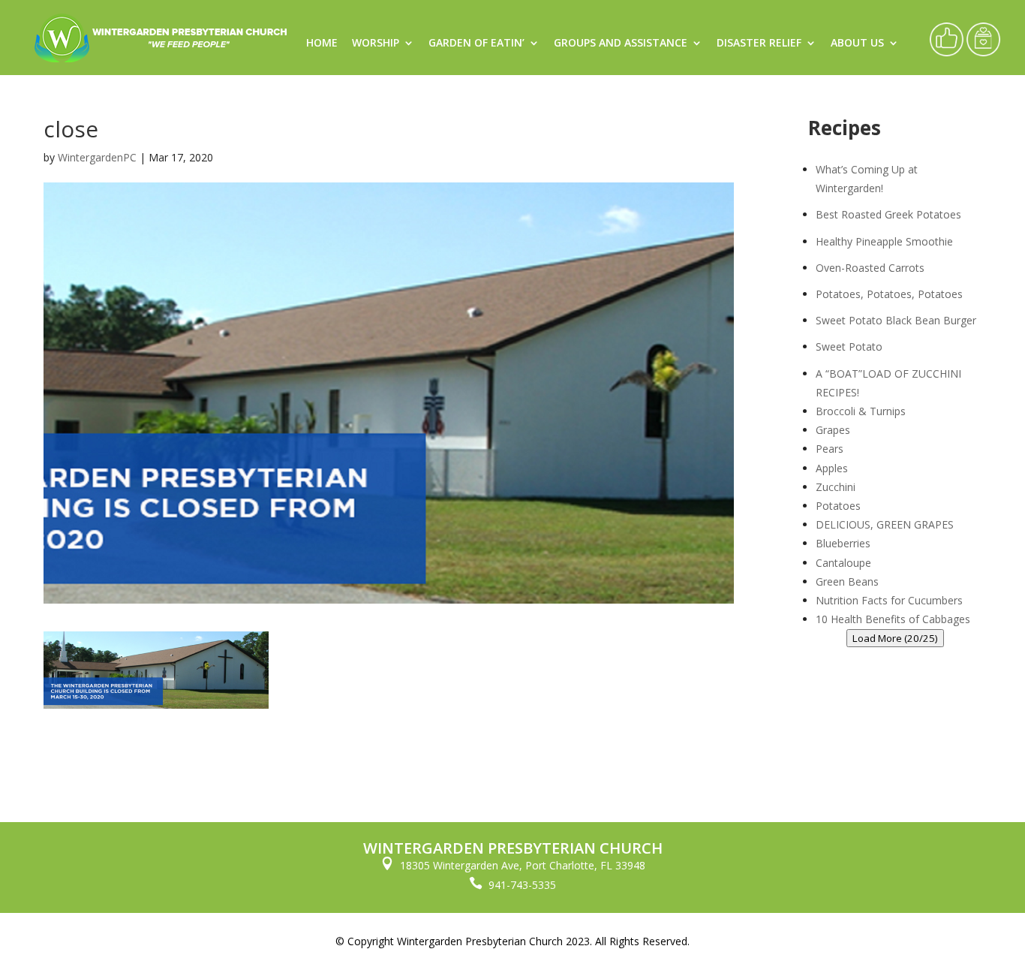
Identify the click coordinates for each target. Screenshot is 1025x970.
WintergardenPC (97, 157)
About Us (857, 44)
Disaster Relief (759, 44)
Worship (375, 44)
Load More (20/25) (895, 638)
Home (322, 44)
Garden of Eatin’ (476, 44)
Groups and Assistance (620, 44)
